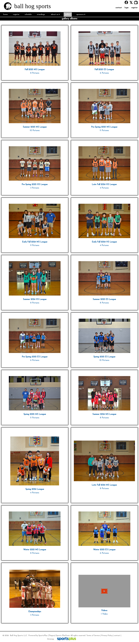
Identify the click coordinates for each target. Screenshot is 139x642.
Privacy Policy (106, 635)
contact (117, 635)
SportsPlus (43, 635)
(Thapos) (52, 635)
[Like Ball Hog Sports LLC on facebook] (126, 2)
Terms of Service (93, 635)
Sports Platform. (63, 635)
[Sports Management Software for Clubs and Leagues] (65, 639)
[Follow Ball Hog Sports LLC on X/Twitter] (131, 2)
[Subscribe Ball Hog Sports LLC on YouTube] (136, 2)
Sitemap (50, 639)
